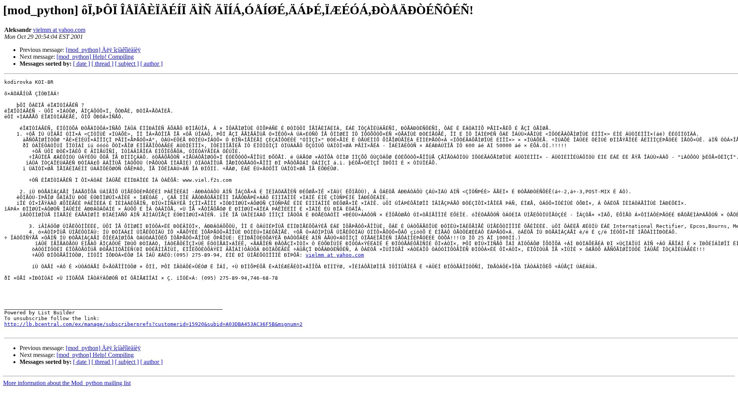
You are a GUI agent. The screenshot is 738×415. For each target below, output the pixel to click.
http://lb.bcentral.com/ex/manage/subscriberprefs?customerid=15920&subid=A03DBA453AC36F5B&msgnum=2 (153, 324)
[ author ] (151, 63)
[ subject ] (127, 63)
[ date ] (81, 63)
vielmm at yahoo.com (59, 30)
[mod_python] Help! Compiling (95, 56)
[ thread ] (102, 63)
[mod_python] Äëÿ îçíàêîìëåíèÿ (103, 49)
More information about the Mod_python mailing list (67, 383)
